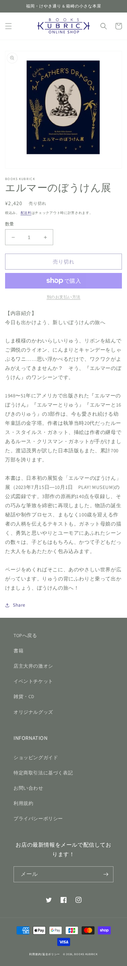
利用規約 (23, 803)
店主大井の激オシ (33, 666)
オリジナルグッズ (33, 712)
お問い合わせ (28, 788)
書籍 (18, 651)
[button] (8, 26)
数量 (9, 224)
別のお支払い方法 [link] (64, 296)
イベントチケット (33, 681)
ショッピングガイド (36, 757)
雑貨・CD (24, 696)
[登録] (105, 874)
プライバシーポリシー (38, 818)
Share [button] (19, 605)
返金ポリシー (51, 954)
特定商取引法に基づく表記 (43, 773)
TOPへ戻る (25, 635)
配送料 (26, 213)
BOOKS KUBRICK (86, 954)
